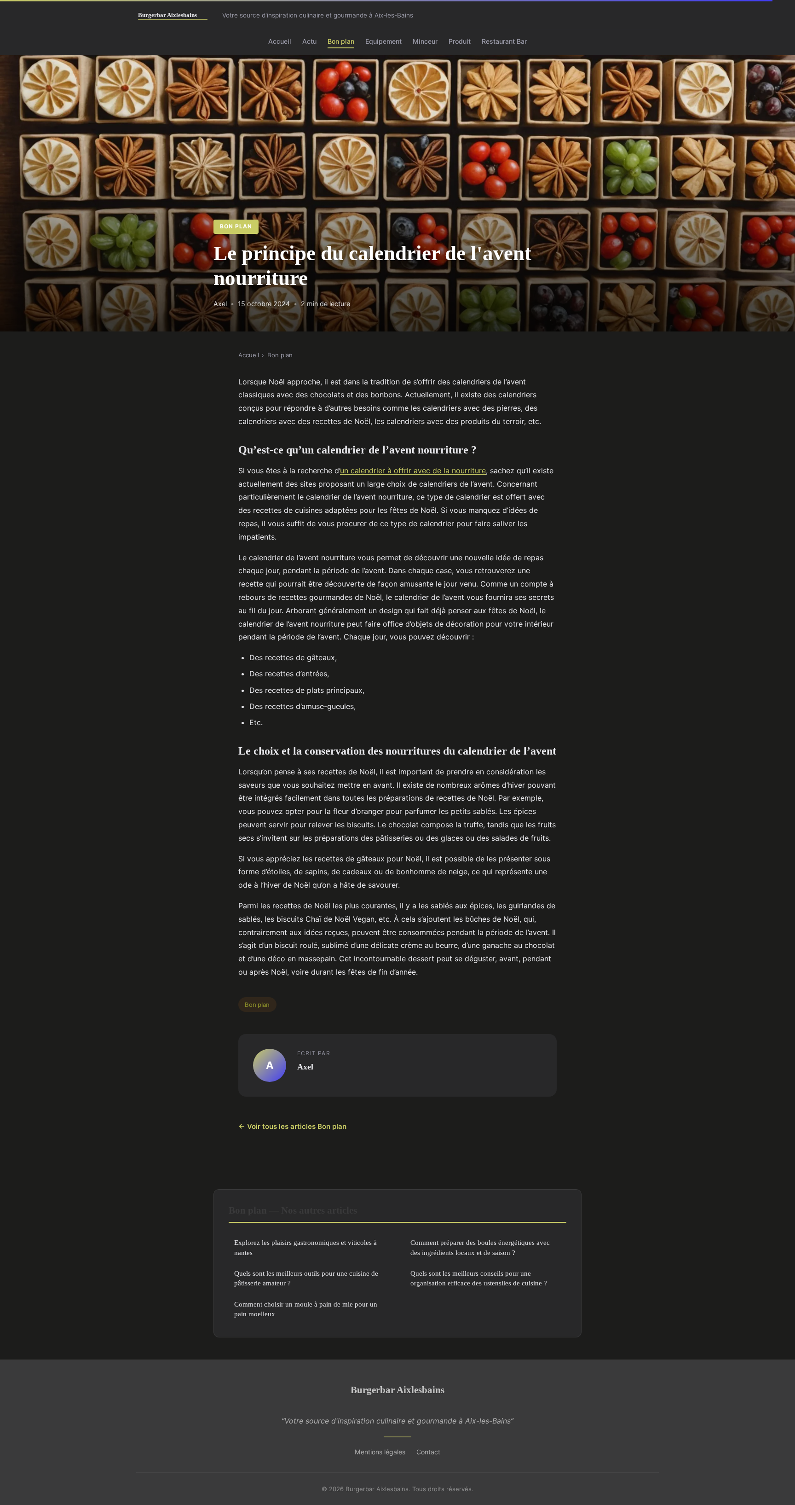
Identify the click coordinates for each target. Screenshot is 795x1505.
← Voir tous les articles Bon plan (292, 1126)
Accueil (279, 41)
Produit (460, 41)
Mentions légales (380, 1452)
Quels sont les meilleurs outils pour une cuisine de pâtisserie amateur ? (306, 1278)
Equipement (383, 41)
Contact (428, 1452)
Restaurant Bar (504, 41)
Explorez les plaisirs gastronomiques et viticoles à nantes (305, 1247)
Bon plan (341, 41)
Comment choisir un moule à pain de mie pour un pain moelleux (305, 1309)
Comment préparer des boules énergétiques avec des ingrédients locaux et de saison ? (480, 1247)
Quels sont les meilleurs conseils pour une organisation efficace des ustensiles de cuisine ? (478, 1278)
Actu (309, 41)
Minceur (425, 41)
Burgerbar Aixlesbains (397, 1389)
